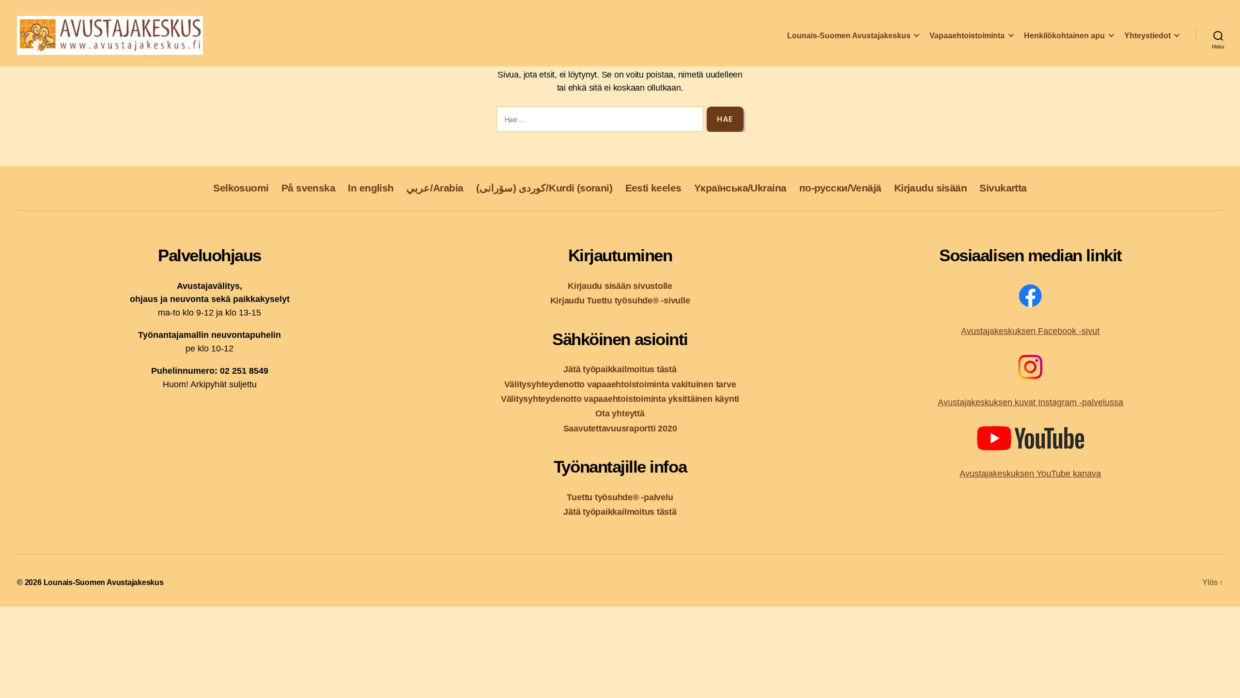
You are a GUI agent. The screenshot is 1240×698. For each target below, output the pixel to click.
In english (370, 187)
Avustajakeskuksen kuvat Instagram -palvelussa (1030, 402)
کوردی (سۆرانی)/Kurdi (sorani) (544, 187)
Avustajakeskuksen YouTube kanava (1030, 473)
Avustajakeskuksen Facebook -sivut (1030, 331)
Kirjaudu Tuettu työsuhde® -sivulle (620, 300)
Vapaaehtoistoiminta (967, 36)
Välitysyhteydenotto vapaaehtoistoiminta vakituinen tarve (620, 384)
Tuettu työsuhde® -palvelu (620, 497)
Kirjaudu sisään (930, 187)
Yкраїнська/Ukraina (740, 187)
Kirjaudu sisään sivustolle (620, 286)
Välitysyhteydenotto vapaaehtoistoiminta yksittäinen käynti (620, 399)
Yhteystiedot (1147, 36)
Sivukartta (1002, 187)
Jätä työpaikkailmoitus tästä (619, 369)
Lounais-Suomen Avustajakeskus (849, 36)
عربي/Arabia (435, 187)
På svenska (308, 187)
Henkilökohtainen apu (1064, 36)
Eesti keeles (653, 187)
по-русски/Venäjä (840, 187)
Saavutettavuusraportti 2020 (620, 428)
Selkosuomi (240, 187)
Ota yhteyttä (619, 413)
